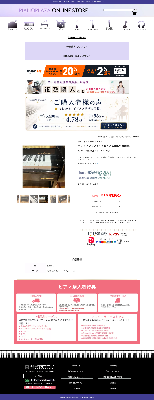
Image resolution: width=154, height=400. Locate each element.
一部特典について (76, 46)
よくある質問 (75, 388)
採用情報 (113, 388)
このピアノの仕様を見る (87, 184)
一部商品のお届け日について (76, 55)
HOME (100, 137)
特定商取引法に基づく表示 (112, 377)
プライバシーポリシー (113, 371)
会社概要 (113, 383)
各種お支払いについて (75, 377)
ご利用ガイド (75, 365)
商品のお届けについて (75, 371)
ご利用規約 (113, 365)
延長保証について (75, 383)
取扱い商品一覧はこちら (87, 163)
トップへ (148, 396)
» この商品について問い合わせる (107, 212)
